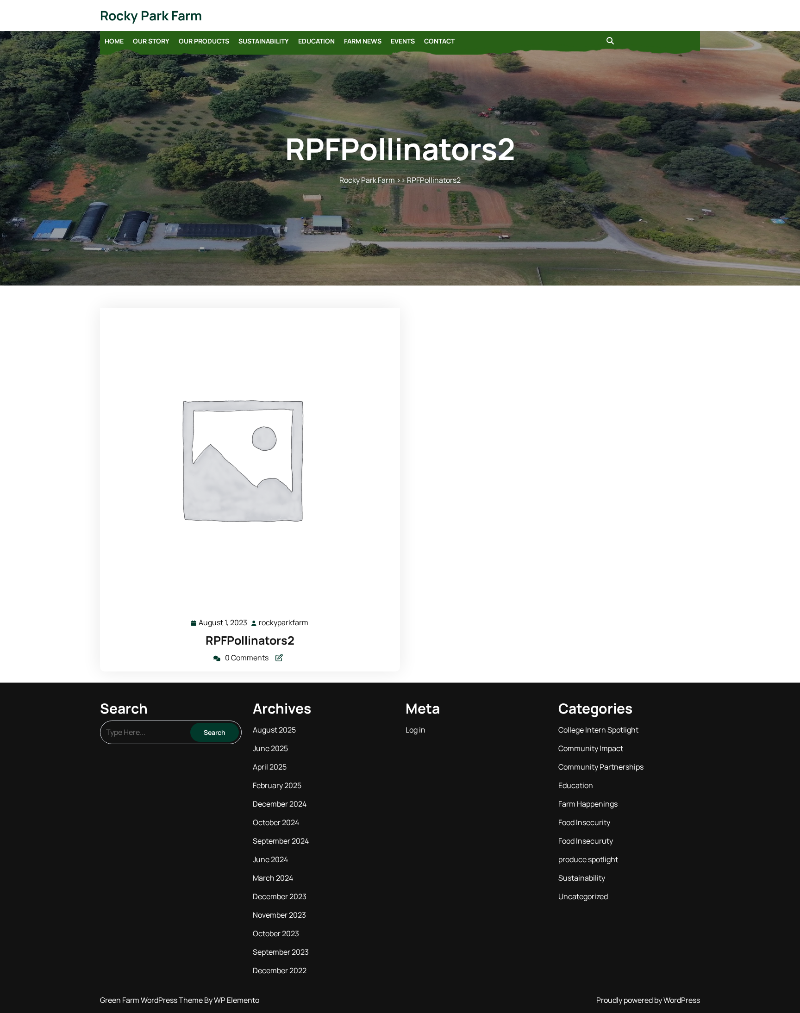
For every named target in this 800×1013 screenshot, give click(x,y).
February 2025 (277, 785)
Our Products (204, 41)
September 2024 (281, 841)
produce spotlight (588, 859)
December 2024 (279, 804)
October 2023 (276, 933)
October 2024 (276, 822)
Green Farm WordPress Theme (152, 1000)
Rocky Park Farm (151, 15)
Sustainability (263, 41)
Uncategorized (583, 896)
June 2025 (270, 748)
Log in (415, 730)
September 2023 (281, 952)
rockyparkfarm (284, 622)
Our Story (151, 41)
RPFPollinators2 (250, 640)
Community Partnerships (601, 767)
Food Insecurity (584, 822)
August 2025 (274, 730)
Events (403, 41)
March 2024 (273, 878)
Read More (246, 458)
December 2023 (279, 896)
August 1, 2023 (223, 623)
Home (114, 41)
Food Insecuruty (585, 841)
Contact (439, 41)
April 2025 (270, 767)
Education (316, 41)
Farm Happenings (588, 804)
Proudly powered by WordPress (648, 1000)
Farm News (362, 41)
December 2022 (279, 970)
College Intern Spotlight (598, 730)
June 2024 (270, 859)
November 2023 (279, 915)
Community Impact (590, 748)
